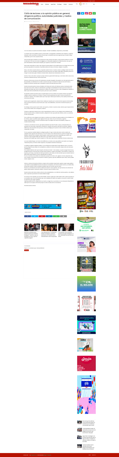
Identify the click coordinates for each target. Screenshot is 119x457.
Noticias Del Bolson (28, 21)
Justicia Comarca (30, 10)
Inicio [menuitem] (42, 4)
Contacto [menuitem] (71, 4)
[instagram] (93, 1)
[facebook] (89, 1)
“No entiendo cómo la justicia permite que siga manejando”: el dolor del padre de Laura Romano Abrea (66, 234)
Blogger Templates (47, 455)
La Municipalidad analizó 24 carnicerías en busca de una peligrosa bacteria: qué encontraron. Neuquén (89, 430)
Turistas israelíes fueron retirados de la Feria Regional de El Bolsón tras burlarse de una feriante (88, 447)
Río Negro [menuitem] (59, 4)
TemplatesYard (34, 455)
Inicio (25, 10)
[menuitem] (81, 4)
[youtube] (90, 13)
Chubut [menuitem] (65, 4)
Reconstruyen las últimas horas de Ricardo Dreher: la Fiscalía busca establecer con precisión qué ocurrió (89, 423)
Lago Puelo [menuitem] (53, 4)
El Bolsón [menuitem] (47, 4)
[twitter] (91, 1)
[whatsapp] (94, 13)
